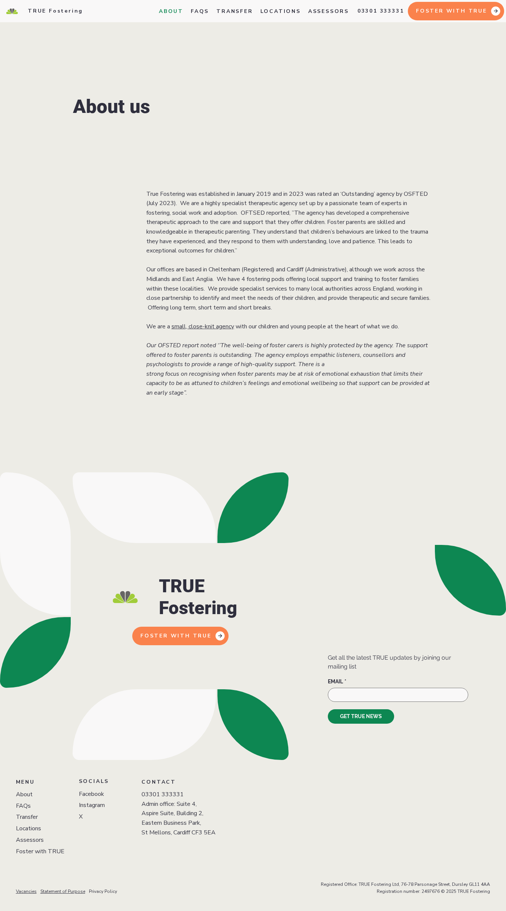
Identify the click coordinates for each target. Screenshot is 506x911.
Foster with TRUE (40, 851)
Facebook (91, 794)
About (24, 794)
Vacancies (26, 891)
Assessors (30, 840)
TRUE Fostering (55, 10)
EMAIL (337, 681)
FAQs (23, 806)
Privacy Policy (103, 891)
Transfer (27, 817)
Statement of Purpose (62, 891)
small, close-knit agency (203, 326)
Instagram (92, 805)
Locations (28, 828)
